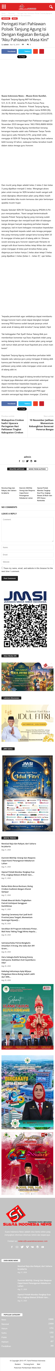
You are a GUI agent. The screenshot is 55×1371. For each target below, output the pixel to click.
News (15, 18)
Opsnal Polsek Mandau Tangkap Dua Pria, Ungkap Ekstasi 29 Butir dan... (17, 873)
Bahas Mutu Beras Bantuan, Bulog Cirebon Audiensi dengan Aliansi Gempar (17, 889)
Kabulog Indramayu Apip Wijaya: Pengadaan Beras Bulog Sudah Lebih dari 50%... (18, 974)
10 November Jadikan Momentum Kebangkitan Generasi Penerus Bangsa (41, 425)
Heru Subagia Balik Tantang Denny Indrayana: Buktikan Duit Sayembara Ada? (18, 960)
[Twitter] (27, 461)
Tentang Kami (29, 1364)
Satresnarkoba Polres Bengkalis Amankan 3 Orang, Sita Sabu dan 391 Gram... (18, 946)
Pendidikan (6, 1346)
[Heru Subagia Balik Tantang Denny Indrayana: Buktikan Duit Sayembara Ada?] (46, 961)
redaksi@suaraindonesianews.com (33, 1241)
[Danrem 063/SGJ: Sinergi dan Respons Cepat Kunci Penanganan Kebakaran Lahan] (27, 479)
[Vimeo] (27, 1247)
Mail (38, 1364)
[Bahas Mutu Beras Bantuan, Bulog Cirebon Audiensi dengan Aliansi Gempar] (46, 890)
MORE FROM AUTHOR (37, 469)
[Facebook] (19, 461)
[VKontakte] (32, 1247)
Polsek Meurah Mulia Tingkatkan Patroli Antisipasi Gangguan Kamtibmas (16, 903)
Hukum (4, 1328)
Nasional (5, 18)
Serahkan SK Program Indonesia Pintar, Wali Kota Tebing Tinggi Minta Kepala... (19, 930)
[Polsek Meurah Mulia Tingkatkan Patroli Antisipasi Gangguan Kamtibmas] (46, 904)
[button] (50, 7)
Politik (4, 1337)
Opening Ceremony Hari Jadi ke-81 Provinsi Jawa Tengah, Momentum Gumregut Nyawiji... (16, 917)
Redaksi (18, 1364)
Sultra (3, 1333)
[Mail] (23, 461)
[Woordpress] (31, 461)
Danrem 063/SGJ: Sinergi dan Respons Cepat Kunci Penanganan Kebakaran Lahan (27, 493)
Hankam (5, 1342)
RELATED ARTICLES (17, 469)
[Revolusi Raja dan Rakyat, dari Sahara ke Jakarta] (9, 479)
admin (6, 44)
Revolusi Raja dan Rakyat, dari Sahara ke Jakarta (8, 490)
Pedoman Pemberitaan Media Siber (27, 1368)
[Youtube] (35, 461)
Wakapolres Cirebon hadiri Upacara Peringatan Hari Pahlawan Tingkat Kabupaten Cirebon (12, 426)
